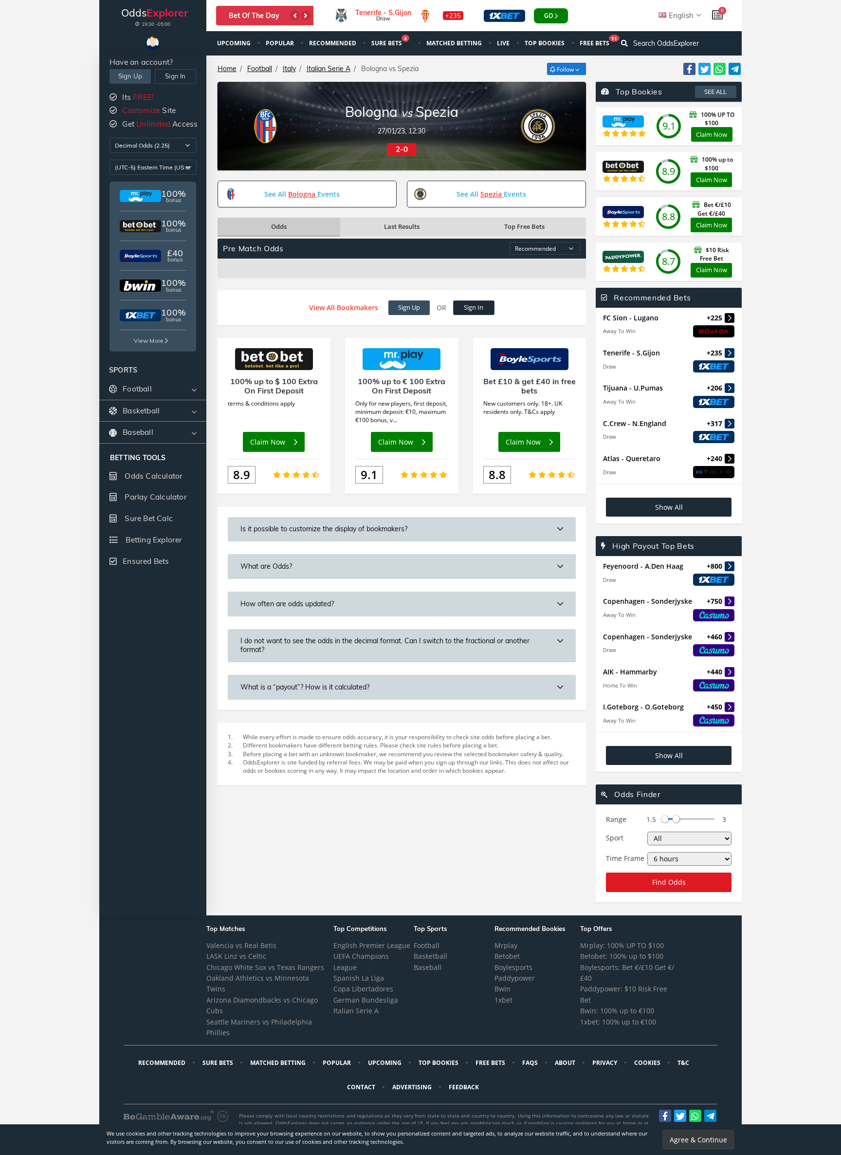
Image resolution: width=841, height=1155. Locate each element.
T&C (684, 1063)
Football (259, 68)
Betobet (507, 956)
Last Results (402, 226)
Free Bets (598, 42)
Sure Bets (389, 42)
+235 (453, 15)
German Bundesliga (365, 1000)
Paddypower (514, 978)
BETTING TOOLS (138, 458)
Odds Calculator (153, 476)
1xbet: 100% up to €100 (618, 1021)
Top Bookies (545, 43)
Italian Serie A (328, 68)
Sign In (175, 76)
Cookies (648, 1063)
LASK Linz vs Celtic (236, 956)
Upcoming (234, 43)
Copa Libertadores (363, 988)
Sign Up (130, 76)
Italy (289, 68)
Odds (279, 226)
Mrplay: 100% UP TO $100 (622, 945)
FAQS (530, 1063)
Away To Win (619, 331)
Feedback (464, 1087)
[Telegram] (735, 69)
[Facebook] (689, 69)
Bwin (502, 988)
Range (616, 819)
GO (548, 15)
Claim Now (711, 134)
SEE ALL (715, 91)
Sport (614, 837)
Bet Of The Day (254, 15)
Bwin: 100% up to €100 (617, 1010)
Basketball (430, 956)
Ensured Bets (146, 561)
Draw (609, 366)
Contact (362, 1087)
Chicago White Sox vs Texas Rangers (265, 967)
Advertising (412, 1087)
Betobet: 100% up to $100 (621, 956)
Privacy (605, 1063)
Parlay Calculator (155, 497)
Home (227, 68)
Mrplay (505, 945)
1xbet (503, 1000)
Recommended (333, 43)
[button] (295, 15)
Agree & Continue (698, 1139)
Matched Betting (454, 43)
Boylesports (513, 967)
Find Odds (669, 882)
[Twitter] (704, 69)
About (566, 1063)
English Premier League (371, 945)
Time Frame (625, 858)
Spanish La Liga (358, 978)
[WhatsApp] (719, 69)
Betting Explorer (153, 539)
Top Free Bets (524, 226)
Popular (280, 43)
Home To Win (620, 685)
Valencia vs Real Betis (241, 945)
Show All (669, 507)
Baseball (427, 967)
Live (504, 43)
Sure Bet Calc (148, 518)
